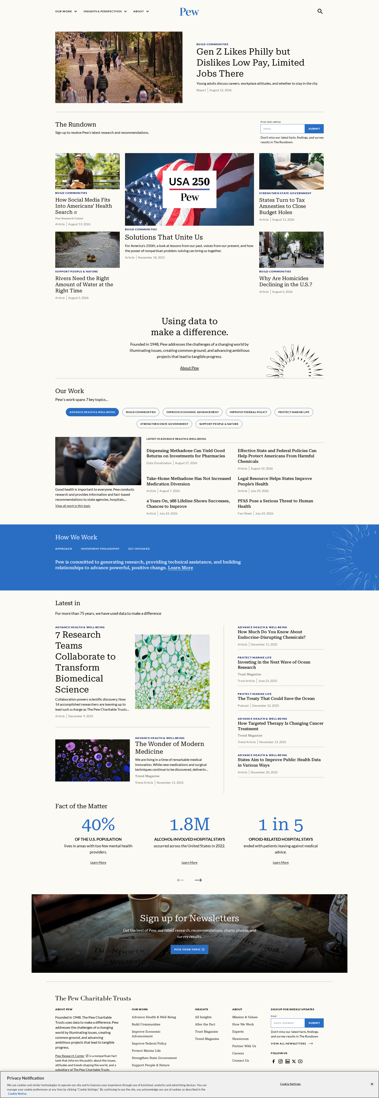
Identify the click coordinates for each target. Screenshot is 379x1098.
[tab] (63, 548)
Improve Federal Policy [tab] (248, 412)
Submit (314, 128)
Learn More (180, 567)
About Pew (189, 367)
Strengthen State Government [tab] (164, 424)
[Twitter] (294, 1061)
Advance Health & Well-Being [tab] (92, 412)
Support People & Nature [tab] (219, 424)
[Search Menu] (320, 11)
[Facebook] (273, 1061)
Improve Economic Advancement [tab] (192, 412)
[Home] (93, 998)
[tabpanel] (189, 476)
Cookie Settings (290, 1084)
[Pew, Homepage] (189, 11)
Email (274, 1016)
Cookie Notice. (17, 1093)
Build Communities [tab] (141, 412)
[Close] (372, 1084)
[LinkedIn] (287, 1061)
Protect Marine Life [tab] (293, 412)
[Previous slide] (180, 880)
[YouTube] (300, 1061)
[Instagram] (280, 1061)
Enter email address (271, 122)
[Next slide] (198, 880)
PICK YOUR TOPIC (187, 949)
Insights (201, 1009)
